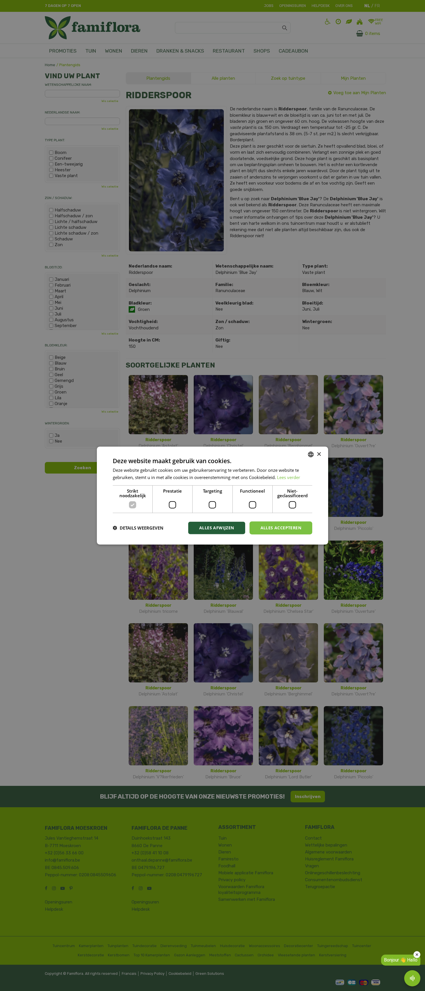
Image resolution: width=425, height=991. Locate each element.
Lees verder (288, 477)
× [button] (319, 454)
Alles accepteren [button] (280, 527)
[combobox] (311, 454)
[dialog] (212, 496)
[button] (138, 528)
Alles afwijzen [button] (216, 527)
